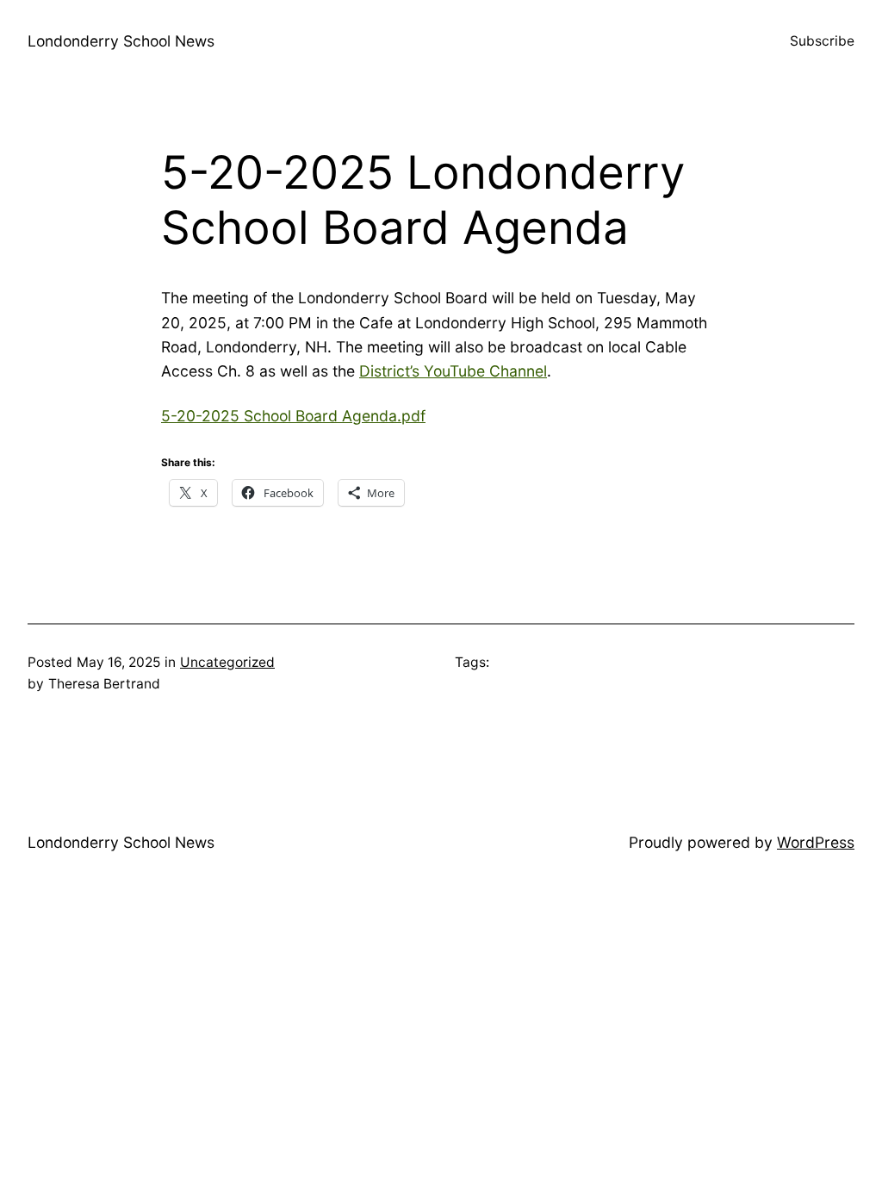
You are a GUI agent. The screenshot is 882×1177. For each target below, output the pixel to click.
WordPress (815, 842)
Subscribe (822, 41)
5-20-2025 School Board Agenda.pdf (293, 416)
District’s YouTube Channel (453, 371)
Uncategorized (227, 662)
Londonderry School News (121, 41)
